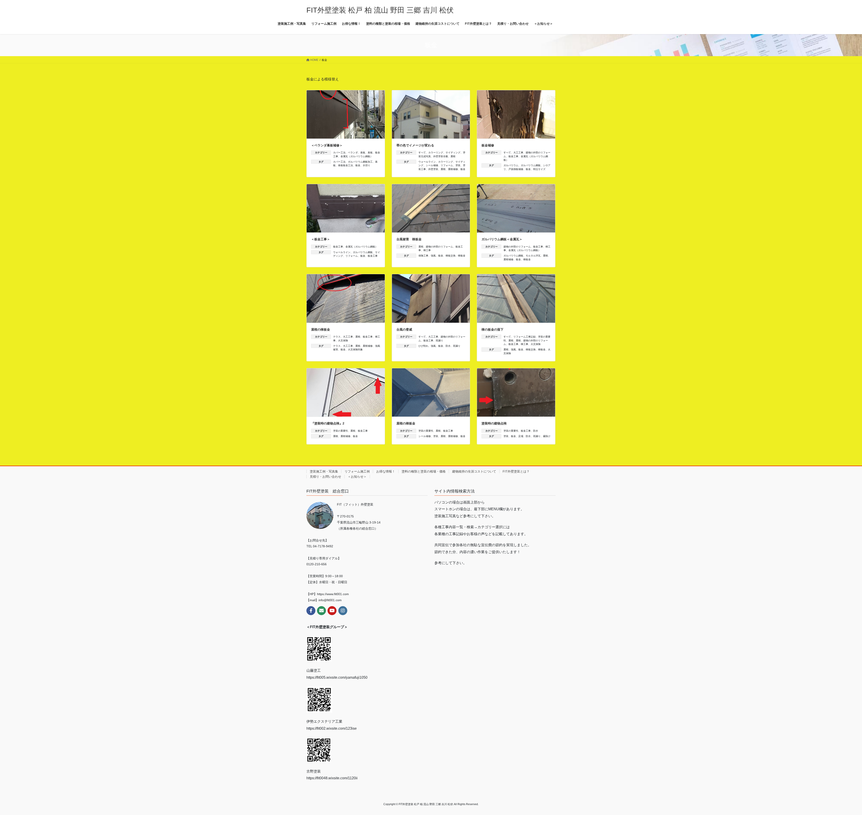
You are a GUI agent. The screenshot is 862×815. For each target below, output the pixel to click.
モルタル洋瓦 (533, 255)
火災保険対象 (355, 349)
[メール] (321, 610)
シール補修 (432, 165)
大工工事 (518, 152)
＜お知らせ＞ (357, 476)
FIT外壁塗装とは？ (516, 471)
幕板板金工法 (345, 165)
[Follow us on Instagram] (342, 610)
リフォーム (447, 165)
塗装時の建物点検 (494, 423)
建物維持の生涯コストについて (474, 471)
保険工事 (423, 255)
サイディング (453, 152)
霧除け (546, 436)
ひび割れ (423, 346)
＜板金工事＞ (320, 239)
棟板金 (461, 255)
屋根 (453, 156)
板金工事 (513, 156)
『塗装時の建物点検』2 (327, 423)
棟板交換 (450, 255)
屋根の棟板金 (320, 329)
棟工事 (427, 250)
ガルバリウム (511, 165)
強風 (433, 255)
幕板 (362, 152)
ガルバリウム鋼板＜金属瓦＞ (502, 239)
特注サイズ (539, 169)
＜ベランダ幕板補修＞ (327, 145)
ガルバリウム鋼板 (531, 165)
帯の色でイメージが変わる (415, 145)
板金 (357, 165)
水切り (366, 165)
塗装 (457, 165)
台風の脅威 (404, 329)
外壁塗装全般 (440, 156)
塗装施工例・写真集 (324, 471)
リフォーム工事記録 (524, 336)
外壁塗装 (433, 169)
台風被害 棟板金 (409, 239)
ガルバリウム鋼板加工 (360, 161)
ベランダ (353, 152)
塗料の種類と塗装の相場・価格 (424, 471)
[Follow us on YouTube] (332, 610)
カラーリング (435, 152)
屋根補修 (453, 169)
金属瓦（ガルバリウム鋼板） (357, 156)
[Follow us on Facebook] (310, 610)
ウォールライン (427, 161)
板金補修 (488, 145)
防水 (448, 346)
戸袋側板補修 (515, 169)
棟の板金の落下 (493, 329)
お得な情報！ (385, 471)
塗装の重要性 (340, 430)
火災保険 (343, 340)
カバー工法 (339, 152)
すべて (422, 152)
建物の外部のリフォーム (439, 246)
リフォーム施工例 (357, 471)
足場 (520, 436)
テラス (337, 336)
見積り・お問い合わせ (325, 476)
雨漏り (439, 340)
